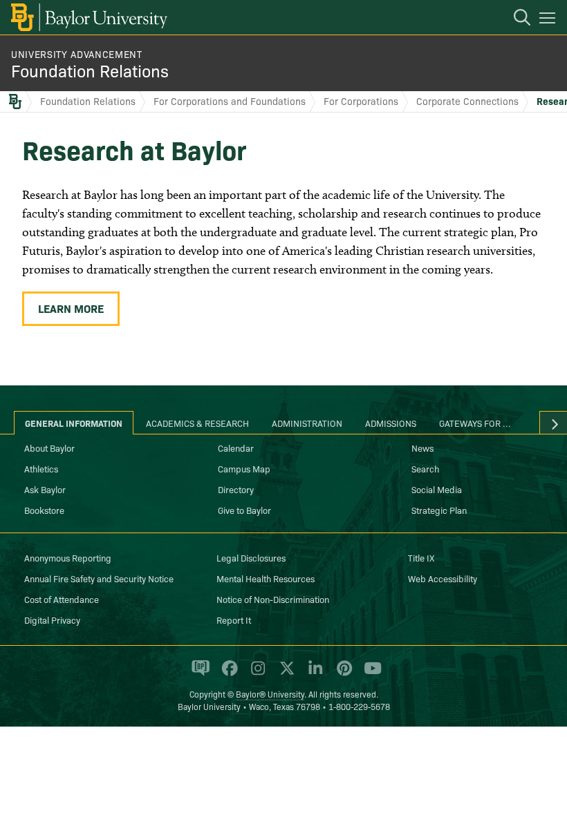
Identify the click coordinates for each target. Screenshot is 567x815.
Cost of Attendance (61, 599)
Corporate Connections (467, 101)
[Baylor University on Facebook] (227, 674)
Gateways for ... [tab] (475, 422)
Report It (233, 619)
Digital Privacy (52, 619)
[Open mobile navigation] (549, 20)
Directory (236, 489)
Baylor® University (270, 694)
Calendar (236, 447)
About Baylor (49, 447)
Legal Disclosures (251, 557)
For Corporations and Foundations (230, 101)
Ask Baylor (45, 489)
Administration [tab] (307, 422)
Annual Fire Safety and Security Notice (99, 578)
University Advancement (76, 54)
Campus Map (244, 468)
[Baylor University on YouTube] (369, 674)
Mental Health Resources (265, 578)
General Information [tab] (73, 422)
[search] (515, 19)
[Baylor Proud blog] (198, 674)
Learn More (71, 308)
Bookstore (44, 510)
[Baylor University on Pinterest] (342, 674)
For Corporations (361, 101)
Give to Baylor (244, 510)
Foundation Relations (90, 70)
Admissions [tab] (390, 422)
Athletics (41, 468)
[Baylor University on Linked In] (313, 674)
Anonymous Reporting (67, 557)
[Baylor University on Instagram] (255, 674)
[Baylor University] (88, 17)
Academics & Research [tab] (197, 422)
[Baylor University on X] (284, 674)
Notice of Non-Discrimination (272, 599)
